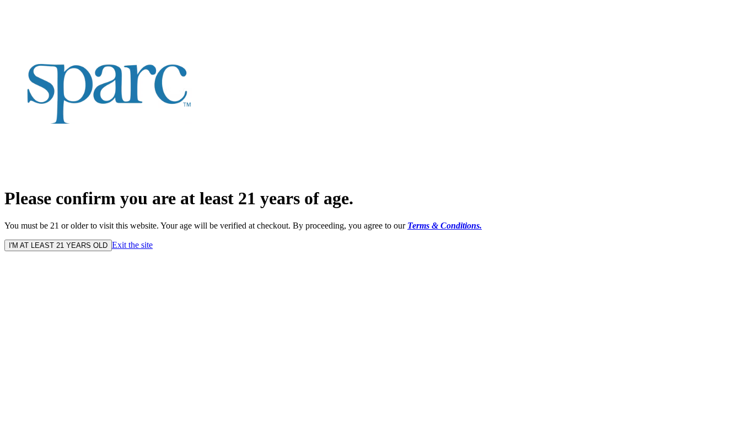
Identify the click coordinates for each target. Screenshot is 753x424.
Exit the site (132, 245)
